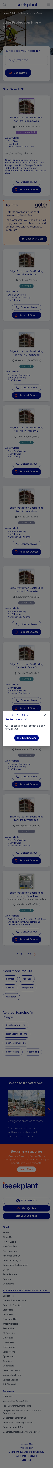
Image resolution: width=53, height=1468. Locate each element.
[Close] (45, 715)
